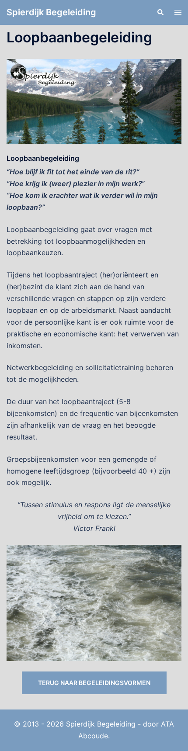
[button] (160, 12)
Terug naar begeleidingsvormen (94, 682)
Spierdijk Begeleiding (51, 12)
